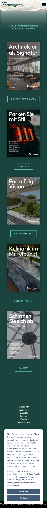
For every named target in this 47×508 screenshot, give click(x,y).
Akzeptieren (23, 492)
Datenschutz (30, 504)
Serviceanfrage (23, 422)
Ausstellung (24, 410)
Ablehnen (23, 498)
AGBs (20, 504)
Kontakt (23, 419)
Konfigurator (23, 407)
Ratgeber (23, 416)
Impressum (42, 504)
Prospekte (23, 413)
